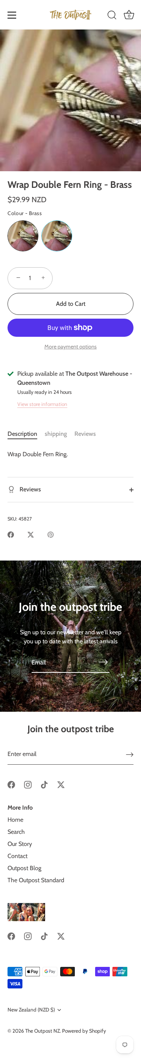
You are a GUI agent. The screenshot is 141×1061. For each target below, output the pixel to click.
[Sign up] (129, 754)
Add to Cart (70, 303)
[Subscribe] (103, 662)
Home (15, 819)
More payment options (70, 346)
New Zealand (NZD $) (31, 1010)
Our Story (20, 843)
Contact (17, 856)
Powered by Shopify (84, 1031)
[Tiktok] (44, 784)
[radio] (23, 235)
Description (22, 433)
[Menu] (12, 15)
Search (16, 831)
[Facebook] (11, 784)
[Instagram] (28, 784)
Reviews (85, 433)
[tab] (26, 433)
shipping (56, 433)
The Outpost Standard (36, 880)
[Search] (112, 16)
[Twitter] (61, 784)
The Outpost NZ (42, 1031)
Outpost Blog (24, 868)
